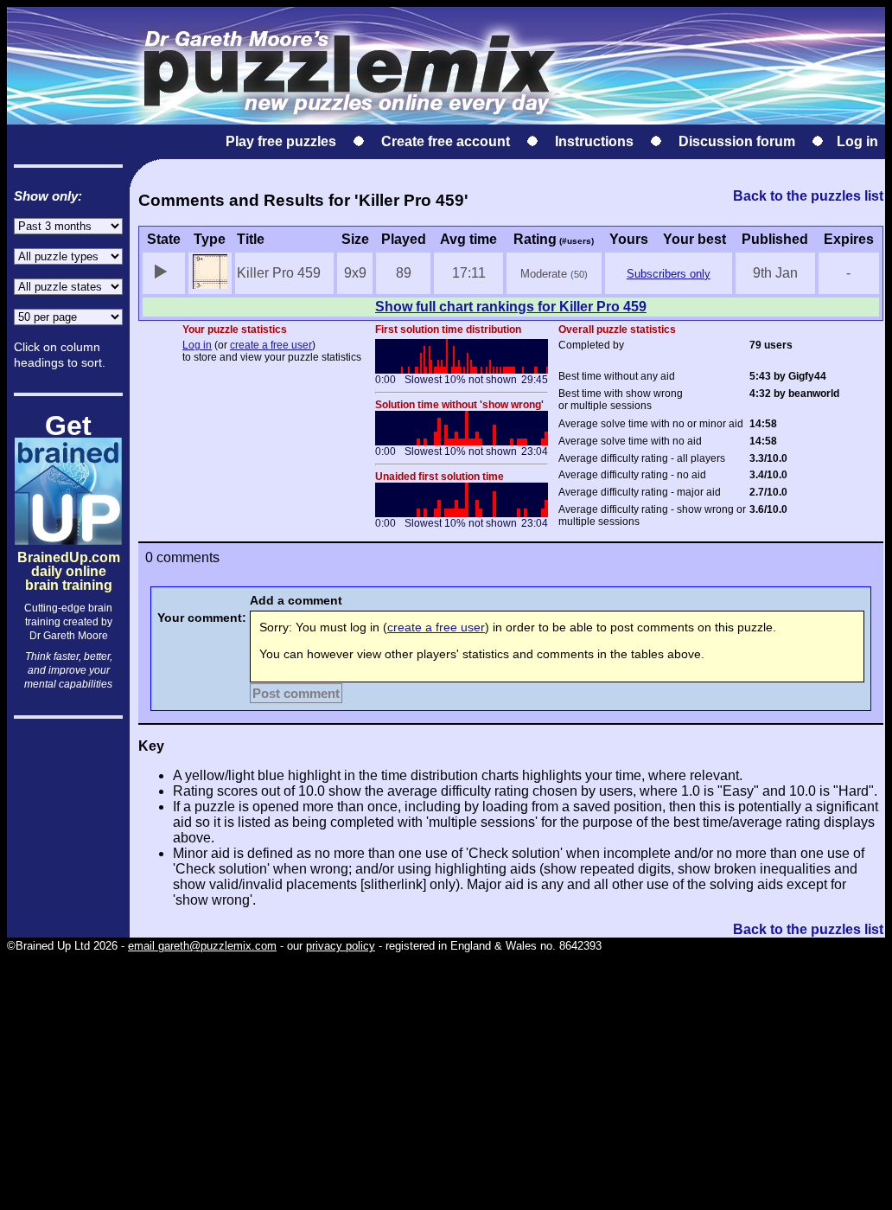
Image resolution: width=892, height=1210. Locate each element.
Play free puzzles (281, 141)
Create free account (445, 141)
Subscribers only (668, 273)
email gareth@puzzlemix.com (202, 945)
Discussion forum (737, 141)
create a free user (271, 345)
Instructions (594, 141)
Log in (857, 141)
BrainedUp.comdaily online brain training (68, 556)
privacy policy (340, 945)
